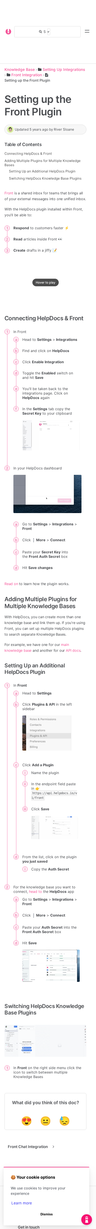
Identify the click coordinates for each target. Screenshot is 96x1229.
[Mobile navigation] (87, 32)
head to (35, 891)
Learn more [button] (21, 1203)
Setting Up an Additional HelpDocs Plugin (42, 171)
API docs (73, 650)
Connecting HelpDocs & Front (28, 153)
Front (8, 193)
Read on (11, 584)
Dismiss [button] (46, 1214)
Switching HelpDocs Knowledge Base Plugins (45, 178)
